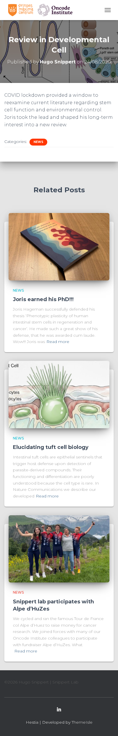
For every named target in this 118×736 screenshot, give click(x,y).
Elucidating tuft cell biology (50, 447)
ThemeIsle (82, 722)
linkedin (59, 709)
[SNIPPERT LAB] (42, 10)
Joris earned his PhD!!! (43, 299)
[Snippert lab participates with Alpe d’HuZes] (59, 548)
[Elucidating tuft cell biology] (59, 394)
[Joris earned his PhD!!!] (59, 246)
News (38, 142)
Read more (57, 341)
